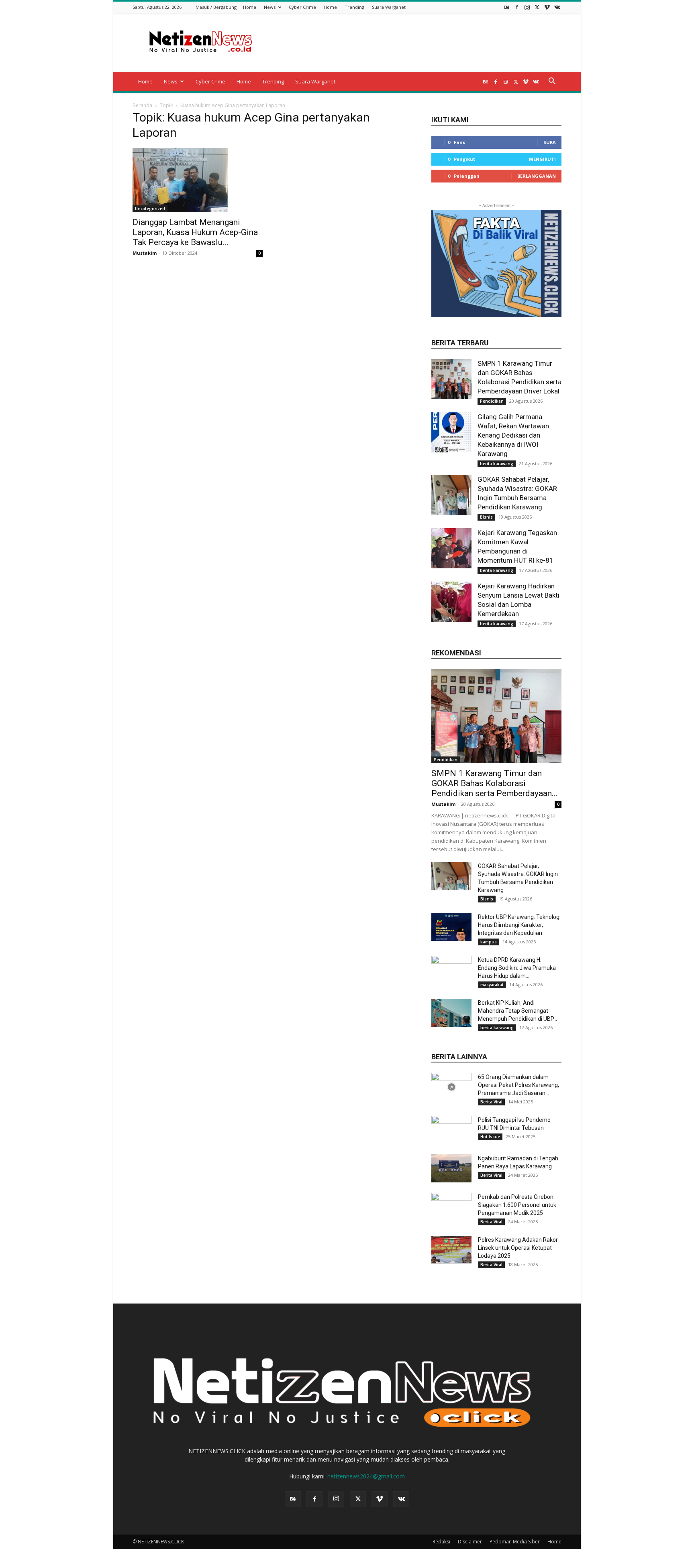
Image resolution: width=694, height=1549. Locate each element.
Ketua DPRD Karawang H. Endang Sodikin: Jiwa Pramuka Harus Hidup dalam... (517, 968)
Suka (549, 142)
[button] (551, 82)
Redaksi (441, 1541)
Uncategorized (150, 208)
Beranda (142, 105)
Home (249, 7)
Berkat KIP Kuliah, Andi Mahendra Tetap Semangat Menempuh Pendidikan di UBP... (517, 1011)
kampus (488, 942)
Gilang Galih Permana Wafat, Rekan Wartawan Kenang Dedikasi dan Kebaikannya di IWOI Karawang (513, 435)
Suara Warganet (389, 7)
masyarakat (492, 984)
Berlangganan (536, 176)
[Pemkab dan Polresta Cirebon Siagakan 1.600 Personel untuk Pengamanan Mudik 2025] (451, 1207)
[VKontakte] (557, 7)
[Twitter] (537, 7)
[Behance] (506, 7)
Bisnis (486, 517)
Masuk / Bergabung (216, 7)
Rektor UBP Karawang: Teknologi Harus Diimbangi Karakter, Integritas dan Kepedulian (519, 925)
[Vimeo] (547, 7)
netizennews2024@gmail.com (366, 1476)
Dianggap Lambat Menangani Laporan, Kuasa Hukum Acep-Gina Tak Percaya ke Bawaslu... (195, 232)
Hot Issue (490, 1136)
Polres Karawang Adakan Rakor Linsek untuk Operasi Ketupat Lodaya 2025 (518, 1248)
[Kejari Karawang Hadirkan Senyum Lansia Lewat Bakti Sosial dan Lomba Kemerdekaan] (451, 602)
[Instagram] (527, 7)
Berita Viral (491, 1102)
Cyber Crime (302, 7)
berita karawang (496, 463)
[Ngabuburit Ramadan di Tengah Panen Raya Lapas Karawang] (451, 1168)
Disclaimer (470, 1541)
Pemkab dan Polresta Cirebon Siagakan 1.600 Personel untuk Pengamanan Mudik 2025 (517, 1205)
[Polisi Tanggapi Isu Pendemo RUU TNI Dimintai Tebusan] (451, 1130)
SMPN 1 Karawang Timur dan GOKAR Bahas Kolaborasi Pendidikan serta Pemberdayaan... (494, 783)
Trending (354, 7)
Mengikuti (542, 159)
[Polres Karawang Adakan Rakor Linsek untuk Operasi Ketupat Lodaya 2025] (451, 1250)
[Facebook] (516, 7)
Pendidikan (492, 401)
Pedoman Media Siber (515, 1541)
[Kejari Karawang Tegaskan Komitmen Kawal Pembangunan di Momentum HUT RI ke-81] (451, 548)
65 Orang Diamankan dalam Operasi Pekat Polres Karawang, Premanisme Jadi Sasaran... (518, 1085)
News (270, 7)
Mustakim (145, 253)
